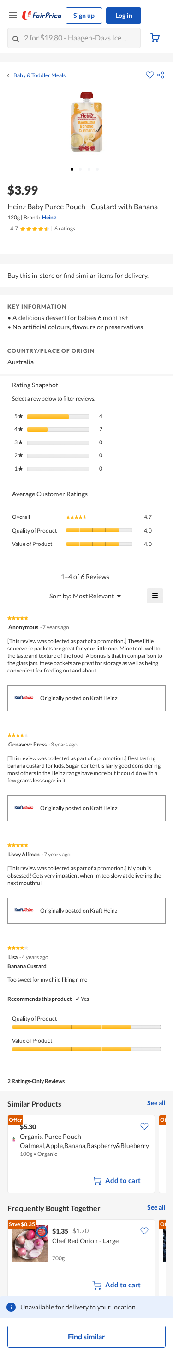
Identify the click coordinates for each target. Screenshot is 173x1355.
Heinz (49, 217)
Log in (123, 15)
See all (156, 1103)
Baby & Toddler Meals (39, 75)
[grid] (86, 1155)
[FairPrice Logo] (42, 15)
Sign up (84, 15)
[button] (160, 75)
